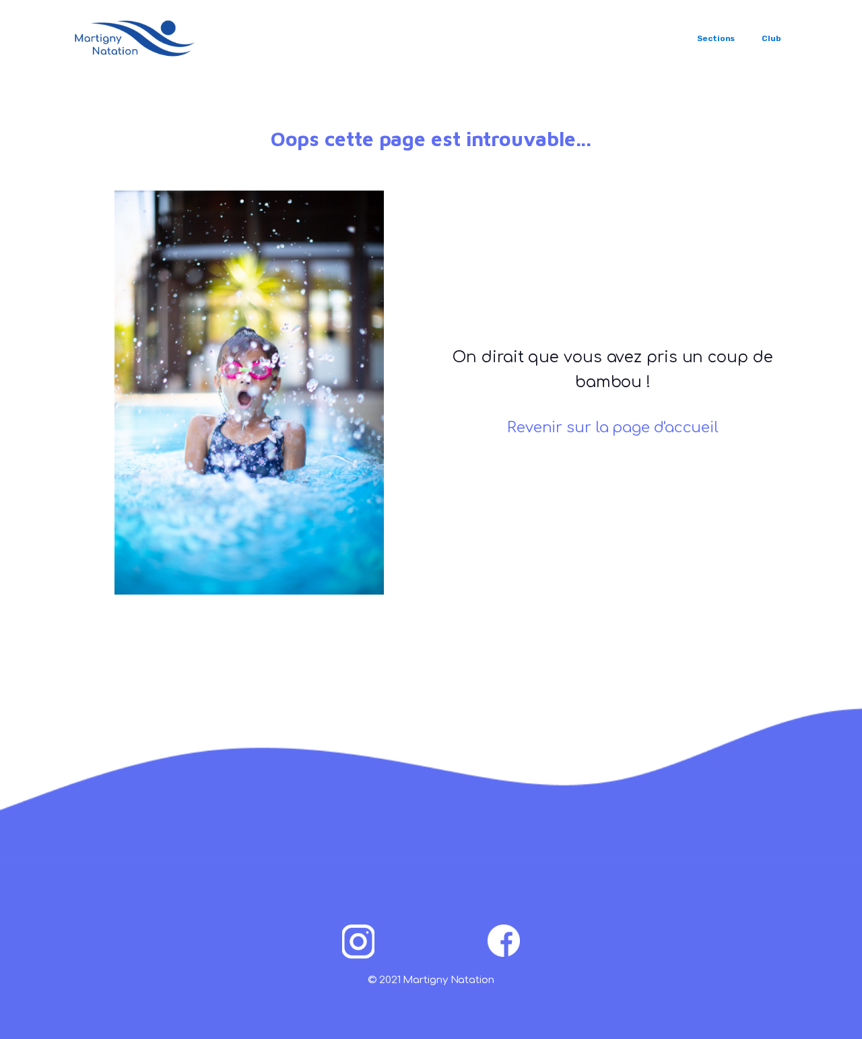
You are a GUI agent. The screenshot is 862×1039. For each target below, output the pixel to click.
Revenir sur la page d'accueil (613, 428)
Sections (716, 38)
